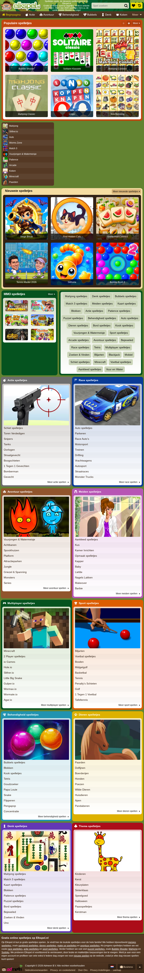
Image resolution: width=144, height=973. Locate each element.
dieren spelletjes (47, 945)
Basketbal (81, 672)
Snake (7, 795)
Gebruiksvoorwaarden (36, 970)
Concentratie (11, 811)
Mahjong (133, 949)
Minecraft (100, 361)
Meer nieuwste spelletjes (125, 191)
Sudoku (5, 952)
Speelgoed (81, 895)
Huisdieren (81, 795)
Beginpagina (13, 14)
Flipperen (9, 800)
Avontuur (48, 14)
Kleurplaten (81, 884)
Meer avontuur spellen (55, 588)
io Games (9, 661)
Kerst (78, 879)
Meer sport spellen (128, 705)
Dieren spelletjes (78, 325)
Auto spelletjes (129, 318)
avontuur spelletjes (90, 945)
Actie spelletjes (94, 310)
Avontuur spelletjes (105, 340)
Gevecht (9, 476)
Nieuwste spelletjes (18, 190)
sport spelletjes (50, 949)
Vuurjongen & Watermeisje (89, 332)
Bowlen (79, 661)
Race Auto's (82, 438)
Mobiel (129, 354)
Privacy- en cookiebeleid (62, 970)
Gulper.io (9, 683)
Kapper (79, 561)
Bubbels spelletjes (125, 296)
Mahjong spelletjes (76, 296)
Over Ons (83, 970)
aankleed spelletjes (28, 945)
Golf (77, 688)
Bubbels (92, 14)
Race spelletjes (80, 347)
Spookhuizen (11, 550)
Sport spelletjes (119, 332)
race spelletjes (15, 949)
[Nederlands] (112, 967)
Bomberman (11, 471)
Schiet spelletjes (80, 361)
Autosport (80, 465)
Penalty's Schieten (86, 683)
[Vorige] (123, 23)
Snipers (8, 438)
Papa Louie (10, 789)
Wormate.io (10, 694)
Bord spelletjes (101, 325)
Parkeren (80, 433)
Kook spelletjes (124, 325)
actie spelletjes (31, 949)
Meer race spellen (128, 482)
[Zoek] (126, 6)
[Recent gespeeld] (139, 6)
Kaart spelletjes (127, 303)
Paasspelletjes (83, 906)
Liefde (78, 572)
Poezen (79, 784)
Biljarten (99, 354)
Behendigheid (70, 14)
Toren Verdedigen (14, 433)
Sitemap (117, 970)
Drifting (79, 455)
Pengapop (10, 805)
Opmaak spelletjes (86, 555)
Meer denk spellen (57, 928)
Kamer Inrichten (84, 550)
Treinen (79, 449)
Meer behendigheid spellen (52, 816)
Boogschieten (12, 460)
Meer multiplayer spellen (54, 705)
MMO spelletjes (14, 294)
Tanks (7, 444)
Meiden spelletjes (102, 303)
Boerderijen (82, 773)
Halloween (81, 901)
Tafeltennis (81, 699)
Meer (135, 14)
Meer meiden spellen (127, 593)
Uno (6, 922)
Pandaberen (82, 805)
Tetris (97, 347)
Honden (79, 778)
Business (128, 967)
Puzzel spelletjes (73, 318)
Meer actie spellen (57, 482)
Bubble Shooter (120, 949)
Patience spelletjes (119, 310)
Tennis (79, 678)
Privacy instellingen (100, 970)
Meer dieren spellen (127, 811)
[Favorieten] (133, 6)
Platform (9, 555)
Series (7, 582)
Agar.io (8, 699)
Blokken (76, 310)
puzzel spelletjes (96, 949)
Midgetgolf (81, 667)
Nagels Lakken (84, 577)
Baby (78, 566)
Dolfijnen (80, 767)
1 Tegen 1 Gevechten (16, 465)
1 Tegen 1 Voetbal (85, 694)
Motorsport (81, 444)
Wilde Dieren (82, 789)
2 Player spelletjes (14, 656)
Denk (108, 14)
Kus (77, 544)
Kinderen (80, 873)
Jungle (8, 566)
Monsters (9, 577)
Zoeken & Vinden (79, 354)
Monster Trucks (84, 476)
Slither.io (9, 672)
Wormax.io (10, 688)
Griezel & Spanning (15, 572)
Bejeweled (127, 340)
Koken (123, 14)
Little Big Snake (13, 678)
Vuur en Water (114, 369)
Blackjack (114, 354)
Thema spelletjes (89, 826)
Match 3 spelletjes (76, 303)
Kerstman (80, 911)
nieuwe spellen (81, 955)
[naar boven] (139, 967)
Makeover (81, 582)
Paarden (80, 762)
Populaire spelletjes (18, 23)
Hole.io (8, 667)
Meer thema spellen (127, 917)
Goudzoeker (11, 784)
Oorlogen (9, 449)
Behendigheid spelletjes (102, 318)
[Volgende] (129, 23)
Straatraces (82, 471)
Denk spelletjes (101, 296)
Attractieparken (13, 561)
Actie (32, 14)
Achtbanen (10, 544)
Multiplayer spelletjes (117, 347)
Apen (78, 800)
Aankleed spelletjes (89, 369)
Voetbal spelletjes (120, 361)
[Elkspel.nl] (20, 5)
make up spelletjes (66, 945)
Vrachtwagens (83, 460)
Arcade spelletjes (78, 340)
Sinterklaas (81, 890)
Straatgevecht (12, 455)
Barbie (79, 588)
